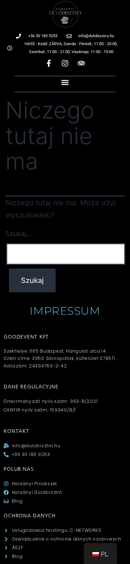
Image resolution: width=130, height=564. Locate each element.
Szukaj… (18, 233)
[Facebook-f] (49, 63)
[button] (65, 82)
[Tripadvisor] (81, 63)
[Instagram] (65, 63)
